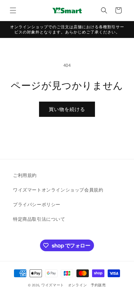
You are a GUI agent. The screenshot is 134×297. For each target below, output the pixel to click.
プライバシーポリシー (36, 204)
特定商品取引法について (39, 219)
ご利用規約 (25, 175)
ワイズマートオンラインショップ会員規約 (58, 190)
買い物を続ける (67, 109)
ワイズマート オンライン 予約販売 (73, 285)
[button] (13, 10)
